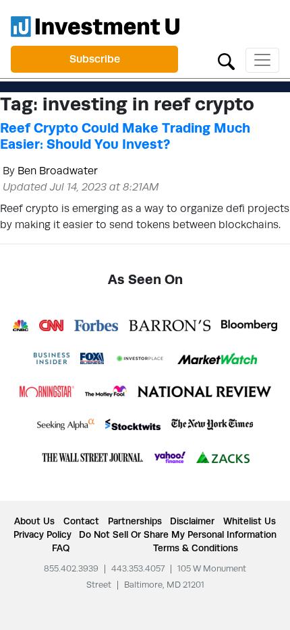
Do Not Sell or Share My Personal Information (178, 534)
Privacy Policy (42, 534)
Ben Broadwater (58, 170)
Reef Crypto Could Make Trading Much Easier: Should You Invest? (125, 136)
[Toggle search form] (226, 60)
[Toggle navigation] (262, 60)
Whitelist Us (249, 521)
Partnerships (135, 521)
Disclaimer (192, 521)
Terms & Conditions (195, 547)
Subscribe (94, 59)
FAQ (60, 547)
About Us (34, 521)
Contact (81, 521)
